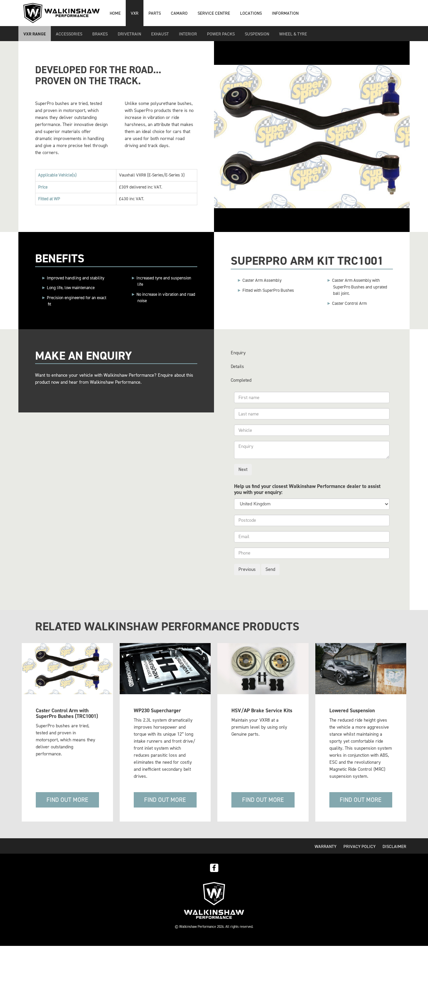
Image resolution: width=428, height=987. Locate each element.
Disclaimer (394, 846)
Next (242, 469)
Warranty (325, 846)
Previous (247, 569)
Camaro (179, 13)
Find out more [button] (67, 800)
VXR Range (34, 34)
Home (115, 13)
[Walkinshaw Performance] (214, 900)
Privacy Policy (359, 846)
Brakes (100, 34)
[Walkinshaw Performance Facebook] (214, 867)
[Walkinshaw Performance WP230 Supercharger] (165, 668)
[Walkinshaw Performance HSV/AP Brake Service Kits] (263, 668)
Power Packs (221, 34)
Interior (188, 34)
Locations (251, 13)
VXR (134, 13)
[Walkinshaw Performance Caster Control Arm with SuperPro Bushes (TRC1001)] (67, 668)
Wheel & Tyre (293, 34)
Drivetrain (129, 34)
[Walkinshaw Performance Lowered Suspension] (361, 668)
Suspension (257, 34)
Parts (154, 13)
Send (270, 569)
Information (285, 13)
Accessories (69, 34)
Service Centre (214, 13)
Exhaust (160, 34)
